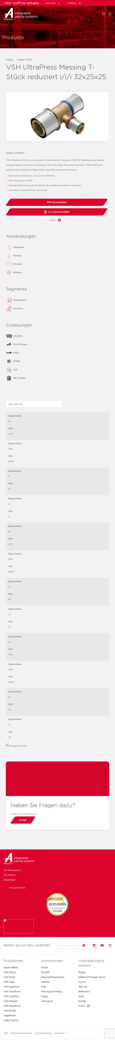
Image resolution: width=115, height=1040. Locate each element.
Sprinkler (45, 982)
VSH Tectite (9, 977)
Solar (43, 986)
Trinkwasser (47, 1001)
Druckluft (45, 972)
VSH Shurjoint (10, 1001)
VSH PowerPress (12, 1006)
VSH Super (9, 982)
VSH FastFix (10, 1010)
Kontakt (82, 1001)
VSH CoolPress (11, 996)
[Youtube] (102, 945)
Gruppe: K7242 (24, 59)
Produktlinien (13, 960)
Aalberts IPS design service (92, 977)
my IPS (82, 982)
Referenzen (84, 991)
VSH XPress (10, 972)
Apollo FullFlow (11, 967)
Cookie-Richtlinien (43, 1033)
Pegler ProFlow (11, 1020)
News (81, 996)
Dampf (44, 967)
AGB (6, 1033)
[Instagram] (110, 945)
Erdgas (44, 996)
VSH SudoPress (12, 986)
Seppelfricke (10, 1015)
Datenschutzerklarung (21, 1033)
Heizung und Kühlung (51, 991)
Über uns (82, 986)
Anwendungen (52, 960)
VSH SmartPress (12, 991)
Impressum (59, 1033)
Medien (82, 972)
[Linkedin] (94, 945)
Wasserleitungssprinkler (52, 977)
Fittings (9, 59)
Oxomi (81, 1006)
